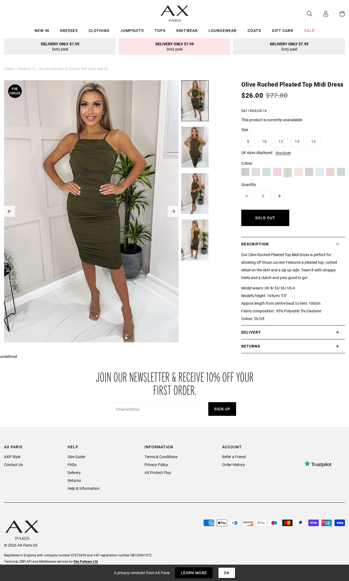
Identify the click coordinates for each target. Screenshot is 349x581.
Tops (160, 30)
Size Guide (282, 152)
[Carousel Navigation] (91, 211)
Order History (233, 464)
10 (264, 141)
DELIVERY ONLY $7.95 (60, 46)
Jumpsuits (132, 30)
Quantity (248, 184)
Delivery (74, 472)
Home (9, 69)
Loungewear (223, 30)
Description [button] (255, 244)
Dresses (69, 30)
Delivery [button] (251, 332)
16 (313, 141)
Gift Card (282, 30)
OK (227, 572)
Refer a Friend (234, 456)
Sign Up (222, 408)
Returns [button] (250, 346)
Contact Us (13, 464)
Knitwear (187, 30)
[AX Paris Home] (175, 13)
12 (280, 141)
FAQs (72, 464)
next (173, 211)
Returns (74, 480)
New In (42, 30)
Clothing (99, 30)
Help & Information (84, 488)
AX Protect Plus (158, 472)
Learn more (194, 572)
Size (244, 129)
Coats (254, 30)
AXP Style (12, 456)
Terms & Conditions (161, 456)
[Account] (320, 13)
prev (9, 211)
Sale (309, 30)
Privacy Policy (156, 464)
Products (27, 69)
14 (297, 141)
